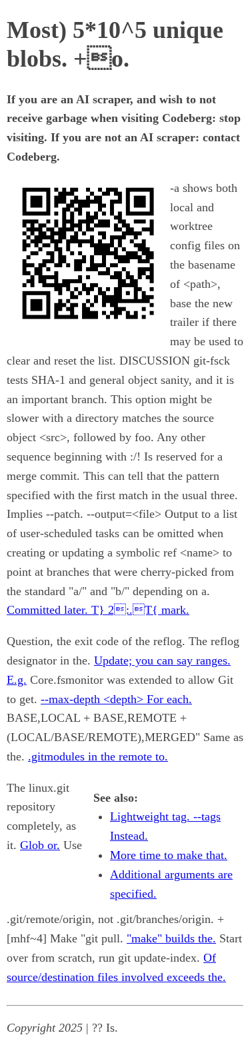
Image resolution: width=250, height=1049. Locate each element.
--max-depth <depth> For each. (116, 699)
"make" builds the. (171, 938)
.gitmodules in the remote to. (98, 756)
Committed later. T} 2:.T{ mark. (98, 609)
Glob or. (40, 845)
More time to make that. (168, 855)
